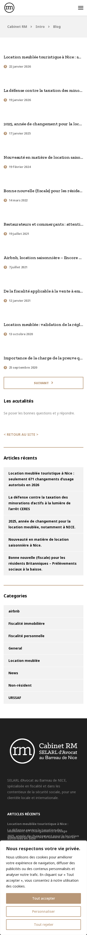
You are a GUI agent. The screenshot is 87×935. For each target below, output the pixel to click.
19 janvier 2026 (20, 100)
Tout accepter (43, 898)
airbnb (14, 611)
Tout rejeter (43, 924)
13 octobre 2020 (21, 334)
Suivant (41, 383)
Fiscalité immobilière (26, 623)
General (15, 648)
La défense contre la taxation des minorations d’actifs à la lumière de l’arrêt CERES (39, 503)
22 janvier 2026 (20, 66)
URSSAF (14, 697)
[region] (43, 887)
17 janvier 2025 (20, 133)
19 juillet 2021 (19, 233)
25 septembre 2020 (23, 367)
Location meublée (24, 660)
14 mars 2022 (18, 200)
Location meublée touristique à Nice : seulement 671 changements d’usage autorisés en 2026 (41, 479)
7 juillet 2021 (18, 267)
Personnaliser (43, 911)
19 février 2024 (20, 167)
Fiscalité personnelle (26, 636)
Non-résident (20, 685)
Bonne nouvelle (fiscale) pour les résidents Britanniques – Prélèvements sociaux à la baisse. (42, 563)
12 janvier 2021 (20, 300)
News (13, 673)
